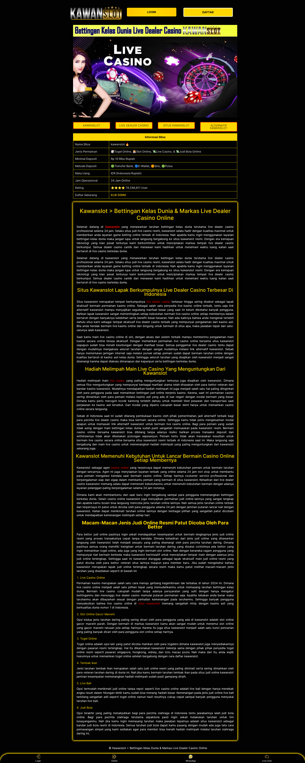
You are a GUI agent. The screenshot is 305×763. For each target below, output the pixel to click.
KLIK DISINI (118, 195)
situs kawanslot (149, 603)
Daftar (114, 760)
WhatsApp (191, 760)
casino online (120, 467)
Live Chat (267, 760)
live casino (117, 380)
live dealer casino (158, 301)
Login (38, 760)
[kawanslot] (96, 12)
